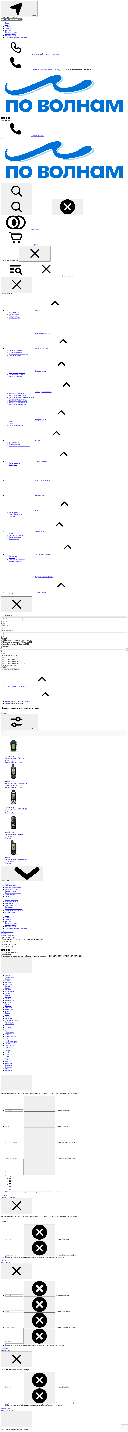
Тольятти (8, 1056)
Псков (7, 1034)
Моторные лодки (14, 312)
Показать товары (7, 669)
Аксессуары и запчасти (13, 893)
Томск (7, 1058)
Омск (6, 1025)
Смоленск (8, 1047)
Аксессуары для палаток (17, 399)
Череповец (8, 1067)
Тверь (7, 1054)
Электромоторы (10, 891)
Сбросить (17, 669)
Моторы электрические (17, 373)
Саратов (7, 1043)
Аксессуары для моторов (17, 395)
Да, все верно (6, 19)
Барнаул (7, 979)
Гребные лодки (14, 314)
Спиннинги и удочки (16, 514)
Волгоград (8, 984)
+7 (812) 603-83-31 (7, 933)
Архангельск (9, 977)
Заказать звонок (6, 120)
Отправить (4, 1195)
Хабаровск (8, 1063)
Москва (7, 1016)
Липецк (7, 1013)
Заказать (3, 1260)
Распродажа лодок (11, 35)
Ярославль (8, 1070)
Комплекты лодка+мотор (13, 887)
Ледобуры (12, 594)
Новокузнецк (9, 1022)
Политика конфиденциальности (16, 37)
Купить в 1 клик (17, 762)
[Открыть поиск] (16, 191)
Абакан (7, 975)
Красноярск (9, 1009)
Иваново (8, 993)
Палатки (8, 896)
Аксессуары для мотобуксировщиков (21, 397)
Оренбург (8, 1027)
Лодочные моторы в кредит (18, 354)
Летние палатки (14, 444)
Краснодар (8, 1007)
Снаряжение (9, 907)
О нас (7, 23)
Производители (10, 34)
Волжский (8, 986)
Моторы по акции (15, 356)
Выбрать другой (17, 19)
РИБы (11, 423)
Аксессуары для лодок (16, 393)
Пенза (7, 1029)
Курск (7, 1011)
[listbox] (64, 733)
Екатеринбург (9, 991)
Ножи (11, 533)
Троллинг (12, 516)
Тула (6, 1060)
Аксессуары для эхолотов (17, 404)
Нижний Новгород (11, 1020)
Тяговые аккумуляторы (17, 374)
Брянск (7, 981)
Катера (11, 421)
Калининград (9, 1000)
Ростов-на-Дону (10, 1036)
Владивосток (9, 982)
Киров (7, 1004)
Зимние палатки (14, 442)
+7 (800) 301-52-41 (7, 932)
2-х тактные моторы (15, 350)
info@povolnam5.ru (7, 935)
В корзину (8, 762)
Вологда (7, 988)
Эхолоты (12, 558)
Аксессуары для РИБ (16, 425)
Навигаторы (13, 556)
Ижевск (7, 995)
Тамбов (7, 1052)
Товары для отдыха (11, 900)
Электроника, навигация (13, 909)
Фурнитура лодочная (12, 901)
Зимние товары (10, 912)
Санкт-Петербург (11, 1042)
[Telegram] (4, 118)
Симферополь (9, 1045)
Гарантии (8, 28)
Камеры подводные (15, 561)
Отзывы (7, 26)
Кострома (8, 1006)
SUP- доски (13, 465)
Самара (7, 1040)
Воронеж (8, 989)
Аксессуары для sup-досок (18, 401)
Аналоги (8, 838)
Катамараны (13, 316)
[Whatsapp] (9, 118)
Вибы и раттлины (15, 513)
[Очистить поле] (39, 1104)
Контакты (8, 30)
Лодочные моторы (11, 889)
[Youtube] (7, 118)
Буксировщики (14, 539)
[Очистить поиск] (67, 207)
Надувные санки (14, 463)
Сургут (7, 1051)
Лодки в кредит (14, 318)
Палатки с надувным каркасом (19, 446)
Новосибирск (9, 1024)
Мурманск (8, 1018)
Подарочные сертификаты (14, 910)
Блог (6, 25)
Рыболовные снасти (11, 905)
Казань (7, 998)
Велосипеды (9, 903)
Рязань (7, 1038)
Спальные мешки (15, 537)
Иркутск (8, 997)
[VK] (2, 118)
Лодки (7, 884)
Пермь (7, 1031)
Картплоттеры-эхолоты (17, 559)
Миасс (7, 1015)
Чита (6, 1069)
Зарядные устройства (16, 376)
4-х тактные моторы (15, 352)
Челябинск (8, 1065)
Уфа (6, 1061)
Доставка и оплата (11, 32)
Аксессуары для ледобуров (18, 402)
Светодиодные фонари (16, 535)
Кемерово (8, 1002)
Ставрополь (9, 1049)
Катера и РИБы (10, 894)
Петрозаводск (9, 1033)
